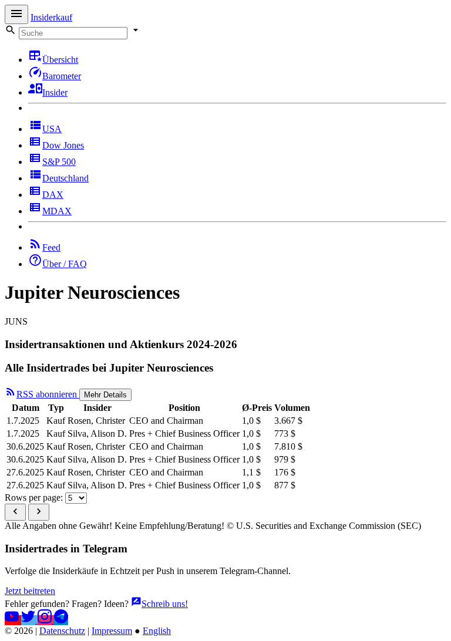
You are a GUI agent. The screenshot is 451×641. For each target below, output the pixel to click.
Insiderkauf (51, 17)
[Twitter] (29, 620)
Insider (55, 92)
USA (52, 129)
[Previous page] (15, 512)
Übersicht (60, 60)
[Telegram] (61, 620)
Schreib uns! (165, 604)
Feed (51, 247)
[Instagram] (46, 620)
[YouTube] (13, 620)
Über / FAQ (64, 264)
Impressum (112, 631)
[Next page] (38, 512)
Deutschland (65, 178)
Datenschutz (62, 631)
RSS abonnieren (47, 394)
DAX (52, 195)
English (157, 631)
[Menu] (16, 14)
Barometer (61, 76)
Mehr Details (105, 394)
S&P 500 (59, 162)
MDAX (57, 211)
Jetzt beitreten (30, 591)
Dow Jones (63, 145)
